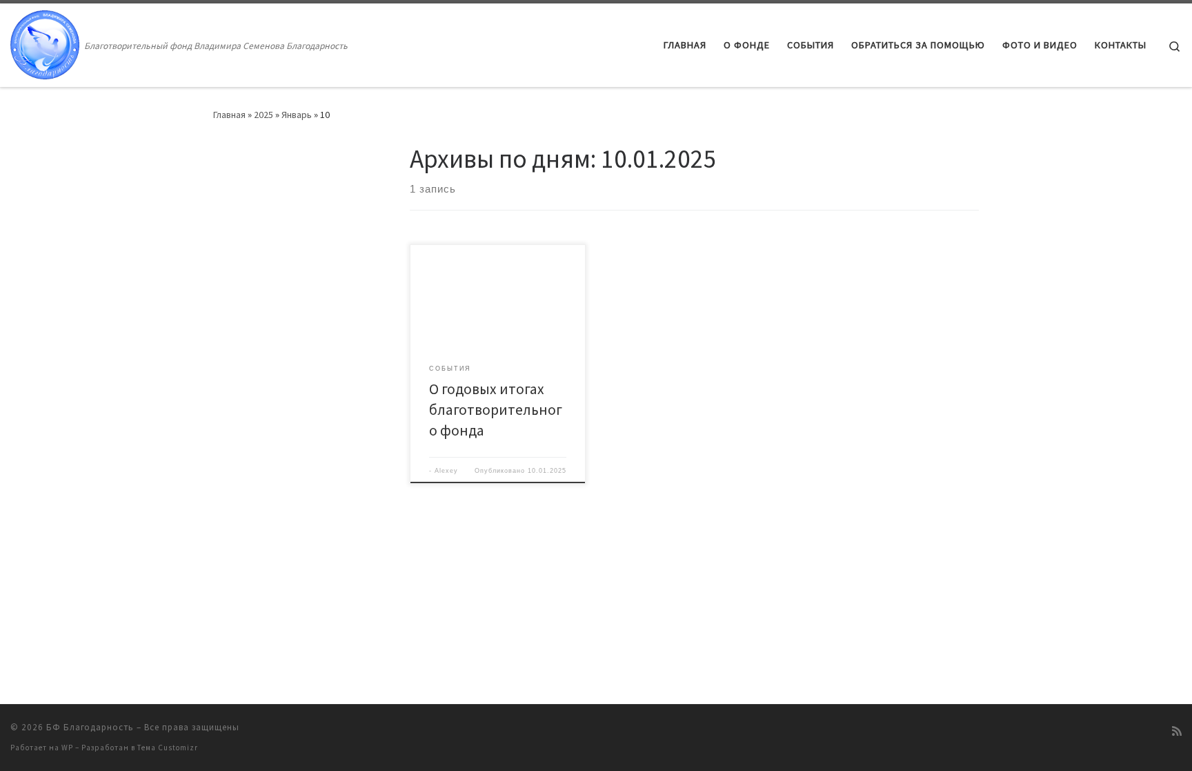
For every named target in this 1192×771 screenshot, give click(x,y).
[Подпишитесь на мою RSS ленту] (1177, 731)
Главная (229, 114)
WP (67, 747)
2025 (263, 114)
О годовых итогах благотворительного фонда (495, 410)
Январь (296, 114)
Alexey (446, 470)
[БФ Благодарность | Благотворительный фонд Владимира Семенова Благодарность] (44, 42)
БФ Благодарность (90, 727)
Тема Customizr (167, 747)
